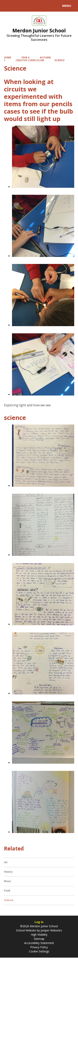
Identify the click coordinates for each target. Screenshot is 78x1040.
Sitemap (39, 939)
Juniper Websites (51, 930)
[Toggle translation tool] (18, 6)
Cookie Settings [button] (39, 951)
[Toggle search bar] (8, 6)
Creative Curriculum (30, 60)
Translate (33, 6)
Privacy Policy (39, 947)
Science (59, 60)
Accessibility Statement (39, 943)
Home (7, 57)
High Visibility (39, 934)
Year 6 (25, 57)
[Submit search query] (48, 5)
